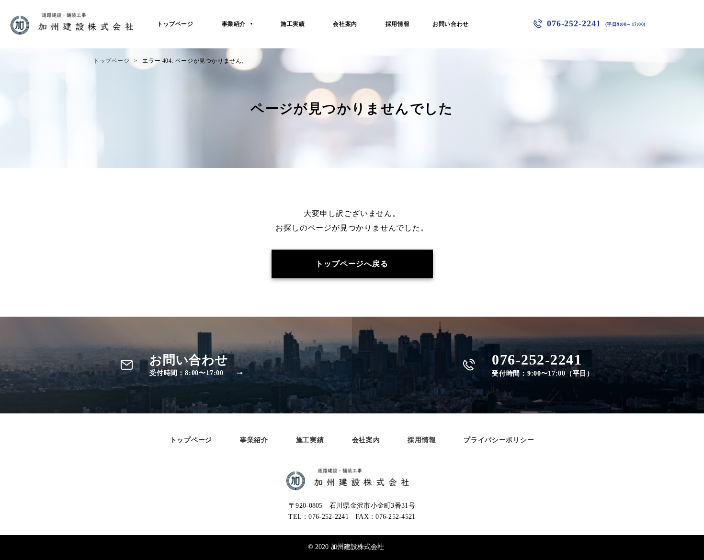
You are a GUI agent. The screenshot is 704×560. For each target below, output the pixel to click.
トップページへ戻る (352, 264)
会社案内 (345, 24)
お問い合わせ (450, 24)
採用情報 (397, 24)
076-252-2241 (596, 23)
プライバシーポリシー (499, 440)
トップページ (175, 24)
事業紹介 (234, 24)
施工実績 (293, 24)
